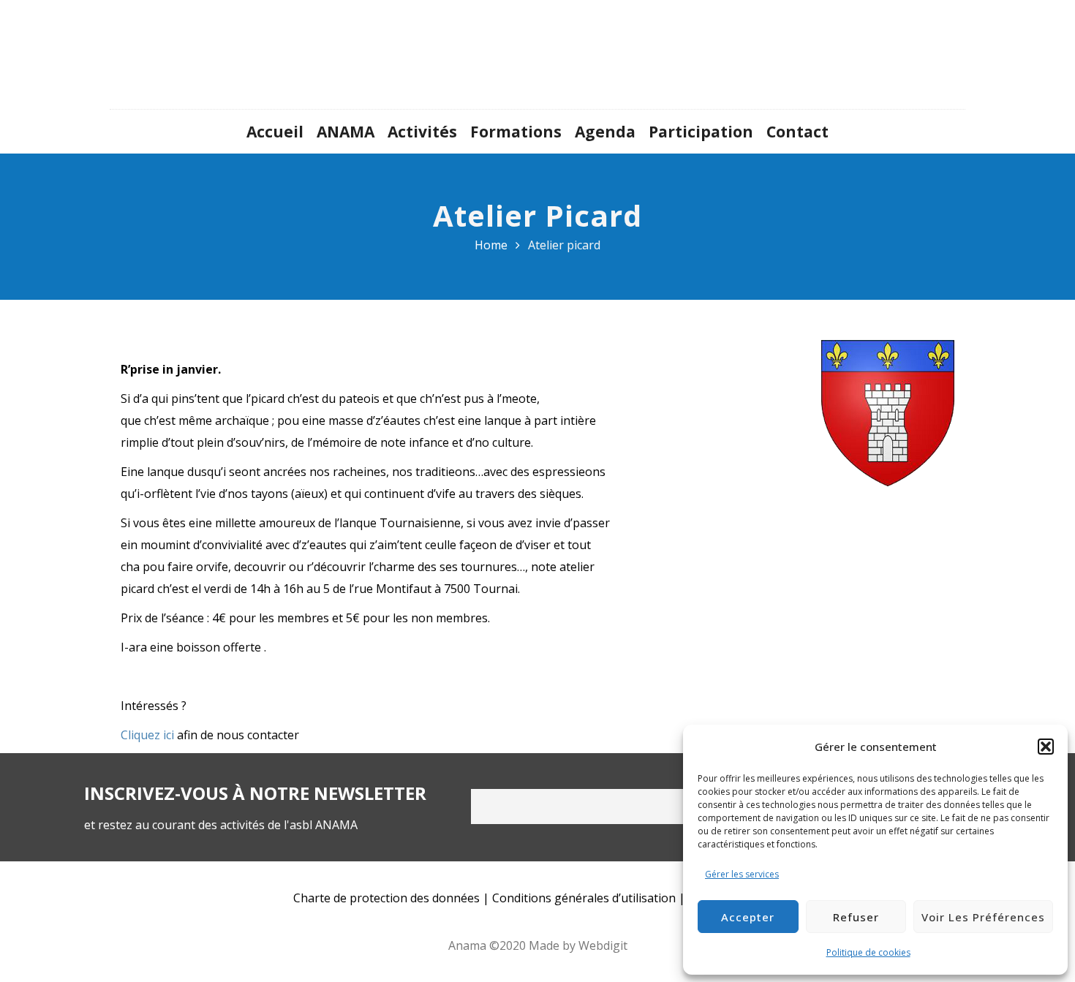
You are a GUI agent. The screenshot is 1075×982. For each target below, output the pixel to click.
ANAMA (345, 131)
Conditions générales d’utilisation (584, 898)
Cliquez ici (147, 735)
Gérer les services (742, 874)
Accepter (747, 917)
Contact (797, 131)
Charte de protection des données (386, 898)
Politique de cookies (868, 952)
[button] (1045, 746)
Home (491, 245)
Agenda (605, 131)
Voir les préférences (983, 917)
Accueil (274, 131)
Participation (701, 131)
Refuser (856, 917)
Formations (516, 131)
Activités (422, 131)
